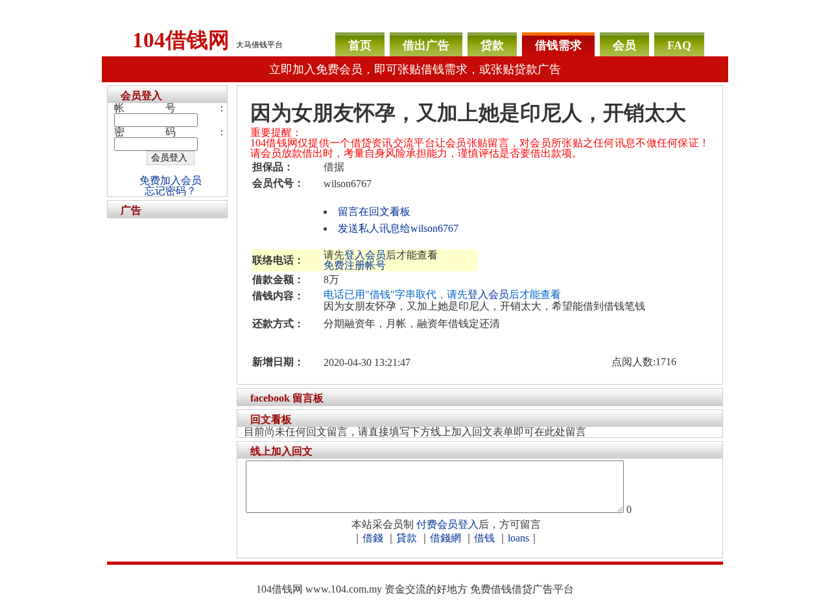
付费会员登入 (447, 524)
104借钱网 (181, 40)
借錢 (372, 537)
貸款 (406, 537)
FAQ (679, 45)
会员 (624, 45)
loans (518, 537)
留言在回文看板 (374, 211)
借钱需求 (558, 45)
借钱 (484, 537)
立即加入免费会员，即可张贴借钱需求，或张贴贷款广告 (415, 69)
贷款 (492, 45)
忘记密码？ (170, 190)
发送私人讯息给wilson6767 (398, 228)
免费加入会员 (170, 180)
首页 (360, 45)
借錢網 (445, 537)
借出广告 (426, 45)
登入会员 (365, 254)
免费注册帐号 (355, 265)
